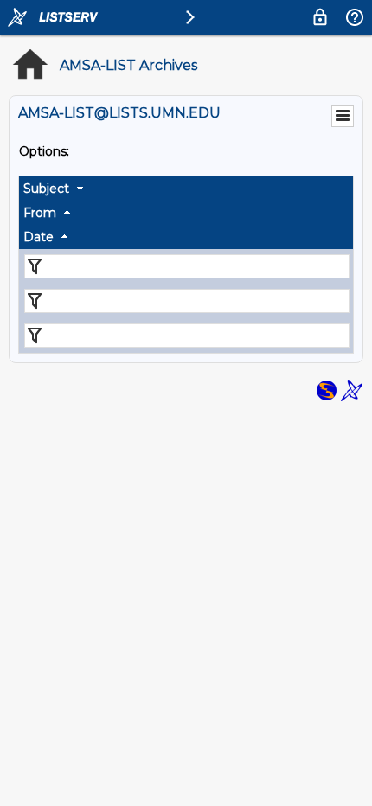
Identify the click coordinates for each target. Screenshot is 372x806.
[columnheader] (186, 188)
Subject (46, 188)
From (39, 213)
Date (38, 237)
